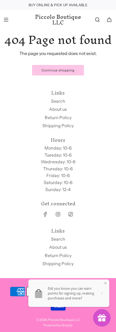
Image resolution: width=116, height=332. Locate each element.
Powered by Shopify (58, 325)
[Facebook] (45, 214)
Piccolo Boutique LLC (58, 20)
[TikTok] (71, 214)
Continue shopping (58, 70)
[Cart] (109, 20)
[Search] (97, 20)
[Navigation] (6, 20)
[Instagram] (58, 214)
